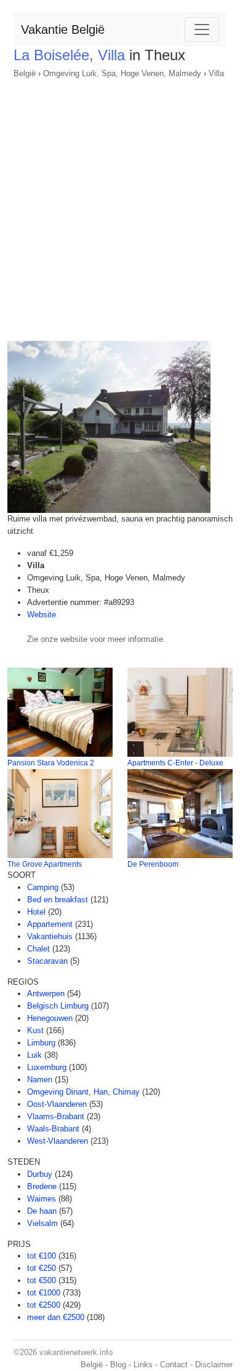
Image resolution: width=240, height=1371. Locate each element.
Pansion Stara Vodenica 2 (50, 763)
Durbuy (39, 1174)
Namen (39, 1079)
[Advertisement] (120, 206)
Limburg (41, 1042)
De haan (42, 1211)
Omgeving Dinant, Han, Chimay (83, 1091)
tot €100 (41, 1255)
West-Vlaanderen (57, 1141)
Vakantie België (63, 29)
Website (41, 614)
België (25, 73)
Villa (216, 73)
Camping (42, 887)
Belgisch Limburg (58, 1005)
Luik (34, 1055)
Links (143, 1364)
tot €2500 (43, 1305)
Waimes (41, 1198)
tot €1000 (43, 1292)
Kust (35, 1030)
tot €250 (41, 1268)
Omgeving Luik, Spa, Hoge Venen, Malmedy (122, 73)
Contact (174, 1364)
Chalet (38, 948)
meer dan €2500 (55, 1317)
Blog (118, 1364)
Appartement (50, 924)
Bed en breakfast (57, 899)
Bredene (42, 1186)
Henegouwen (50, 1018)
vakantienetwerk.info (76, 1352)
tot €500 (41, 1280)
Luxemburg (46, 1067)
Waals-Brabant (53, 1128)
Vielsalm (42, 1223)
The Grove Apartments (44, 864)
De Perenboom (152, 864)
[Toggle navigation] (202, 29)
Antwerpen (46, 993)
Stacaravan (47, 961)
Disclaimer (214, 1364)
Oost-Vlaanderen (57, 1104)
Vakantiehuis (50, 936)
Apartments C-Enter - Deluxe (175, 763)
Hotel (36, 911)
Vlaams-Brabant (55, 1116)
